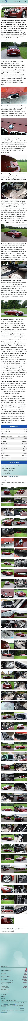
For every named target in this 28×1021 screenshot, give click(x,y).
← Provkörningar (5, 4)
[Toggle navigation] (3, 1)
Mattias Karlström (14, 476)
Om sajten (3, 994)
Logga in (24, 1)
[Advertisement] (14, 952)
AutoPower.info (4, 1012)
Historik (3, 998)
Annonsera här (5, 992)
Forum (14, 1)
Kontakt (3, 996)
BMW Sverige (13, 1004)
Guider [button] (18, 1)
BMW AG (6, 1004)
